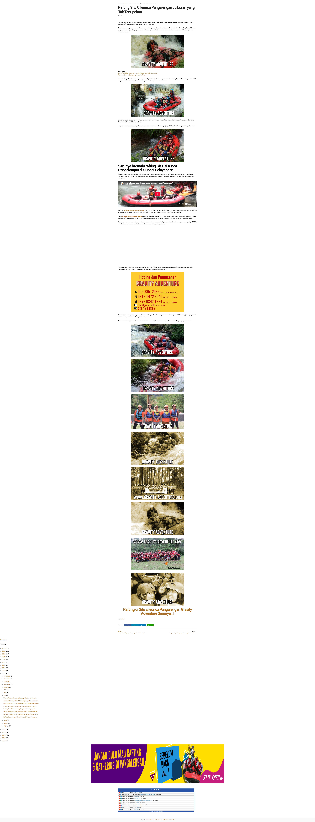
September (7, 684)
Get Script (151, 811)
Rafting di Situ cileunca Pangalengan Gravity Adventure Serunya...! (157, 611)
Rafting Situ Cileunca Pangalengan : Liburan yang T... (19, 709)
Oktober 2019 (138, 792)
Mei (5, 695)
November (7, 679)
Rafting (123, 3)
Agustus (6, 687)
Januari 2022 (137, 798)
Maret (6, 723)
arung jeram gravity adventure (132, 216)
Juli (5, 690)
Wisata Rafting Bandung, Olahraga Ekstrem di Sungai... (20, 698)
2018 (4, 671)
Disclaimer (3, 640)
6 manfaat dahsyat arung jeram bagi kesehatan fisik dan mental (137, 73)
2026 (4, 648)
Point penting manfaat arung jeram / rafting (131, 75)
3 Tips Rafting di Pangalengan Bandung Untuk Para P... (19, 706)
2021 (4, 662)
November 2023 (138, 804)
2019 (4, 668)
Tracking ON (161, 811)
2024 (4, 654)
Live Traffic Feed (156, 790)
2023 (4, 657)
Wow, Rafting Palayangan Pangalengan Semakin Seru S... (20, 711)
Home (119, 3)
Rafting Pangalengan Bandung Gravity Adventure (158, 819)
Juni (5, 693)
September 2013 (138, 805)
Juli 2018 (137, 809)
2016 (4, 729)
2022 (4, 659)
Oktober (6, 681)
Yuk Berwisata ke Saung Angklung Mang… (143, 800)
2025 (4, 651)
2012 (4, 741)
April (5, 720)
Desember (7, 676)
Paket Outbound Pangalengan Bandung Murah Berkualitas (21, 703)
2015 (4, 732)
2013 (4, 738)
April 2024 (137, 807)
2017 (4, 673)
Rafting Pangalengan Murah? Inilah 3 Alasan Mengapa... (20, 717)
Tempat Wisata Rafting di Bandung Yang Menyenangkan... (21, 701)
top (172, 819)
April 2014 (137, 796)
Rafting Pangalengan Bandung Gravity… (148, 794)
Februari (6, 726)
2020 (4, 665)
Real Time (156, 811)
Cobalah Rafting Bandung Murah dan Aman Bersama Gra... (21, 714)
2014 (4, 735)
